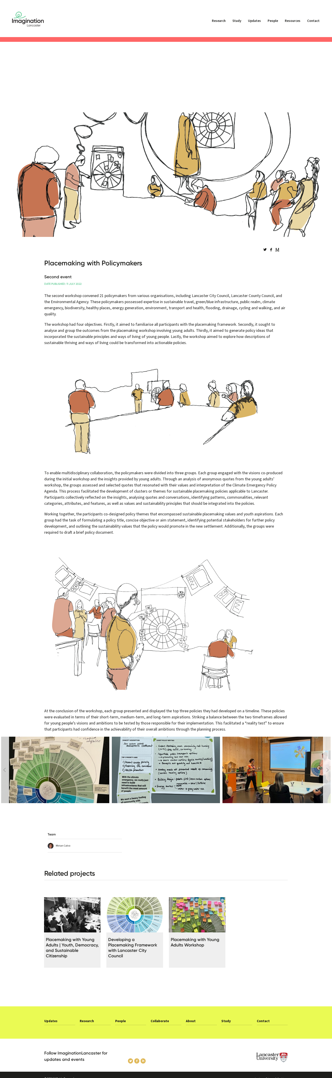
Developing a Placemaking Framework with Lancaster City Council (132, 947)
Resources (292, 21)
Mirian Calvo (63, 846)
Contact (313, 21)
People (273, 21)
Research (219, 21)
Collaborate (160, 1021)
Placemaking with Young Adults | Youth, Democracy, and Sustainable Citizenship (72, 947)
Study (236, 21)
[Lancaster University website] (260, 1057)
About (191, 1021)
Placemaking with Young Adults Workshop (195, 942)
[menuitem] (218, 23)
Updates (254, 21)
